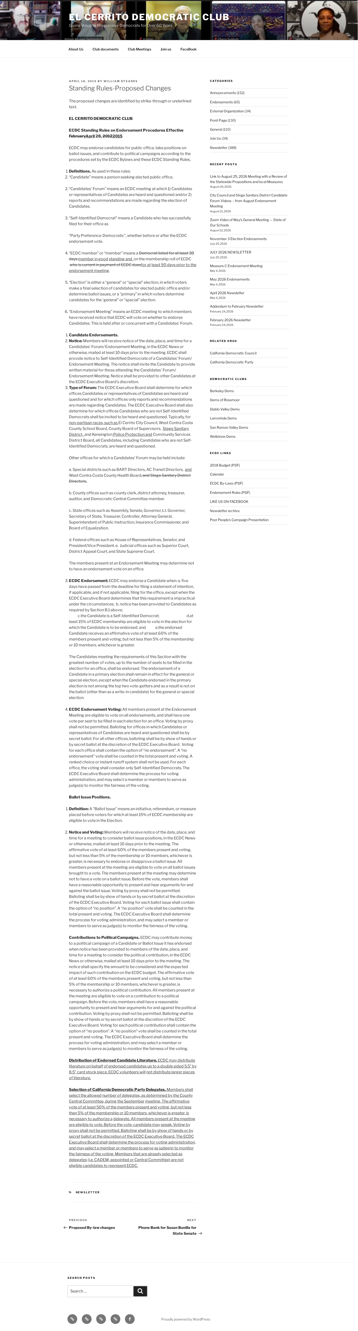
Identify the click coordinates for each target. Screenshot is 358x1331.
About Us (75, 49)
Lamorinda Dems (223, 418)
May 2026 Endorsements (230, 279)
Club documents (106, 49)
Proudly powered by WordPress (185, 1319)
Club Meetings (139, 49)
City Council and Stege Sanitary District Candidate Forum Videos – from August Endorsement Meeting (248, 200)
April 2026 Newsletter (227, 293)
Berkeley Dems (222, 391)
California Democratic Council (233, 353)
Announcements (223, 93)
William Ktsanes (121, 81)
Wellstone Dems (223, 436)
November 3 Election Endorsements (238, 239)
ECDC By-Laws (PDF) (226, 483)
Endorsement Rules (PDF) (230, 492)
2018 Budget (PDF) (225, 465)
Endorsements (221, 102)
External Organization (227, 111)
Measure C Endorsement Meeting (236, 266)
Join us (165, 49)
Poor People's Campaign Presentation (239, 520)
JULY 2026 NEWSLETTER (230, 252)
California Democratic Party (231, 362)
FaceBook (188, 49)
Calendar (217, 474)
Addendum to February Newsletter (237, 306)
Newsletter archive (225, 511)
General (216, 129)
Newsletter (88, 1192)
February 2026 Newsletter (230, 320)
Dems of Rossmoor (225, 400)
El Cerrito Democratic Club (149, 17)
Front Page (218, 120)
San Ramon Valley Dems (229, 427)
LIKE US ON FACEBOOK (229, 501)
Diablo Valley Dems (225, 409)
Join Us (215, 138)
